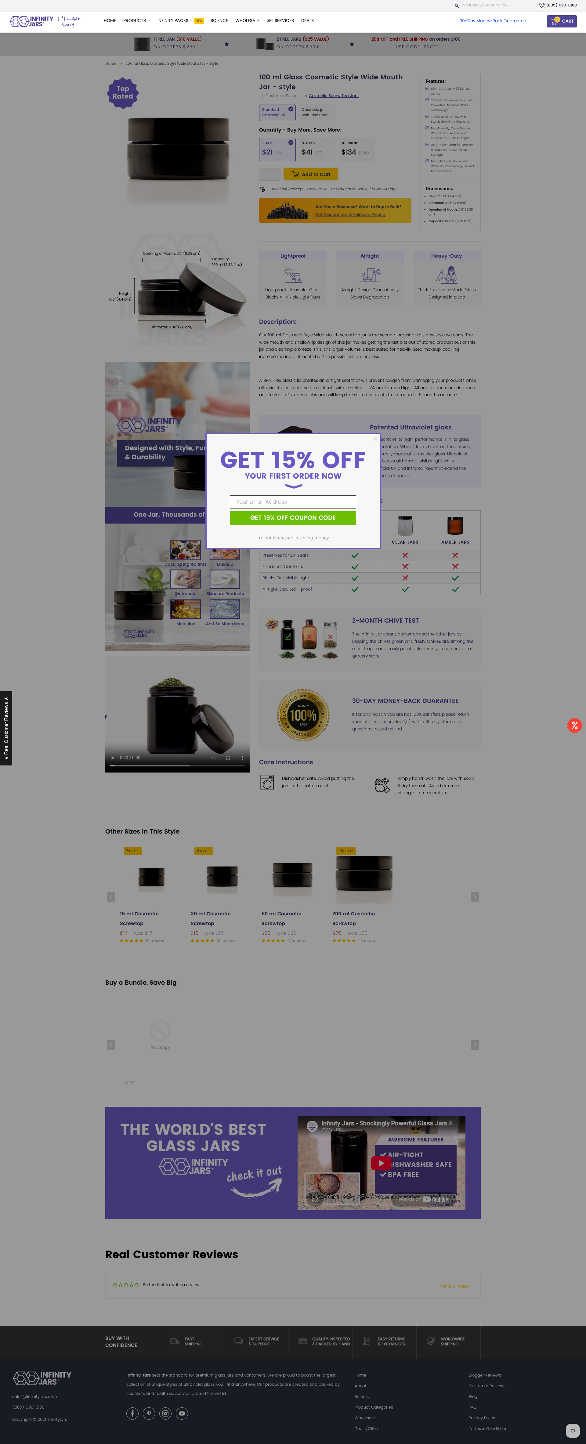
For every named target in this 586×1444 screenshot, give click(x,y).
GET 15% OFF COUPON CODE (293, 518)
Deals (307, 20)
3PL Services (280, 20)
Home (110, 20)
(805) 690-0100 (561, 5)
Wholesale (247, 20)
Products (135, 20)
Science (219, 20)
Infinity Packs (173, 20)
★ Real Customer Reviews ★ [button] (5, 728)
